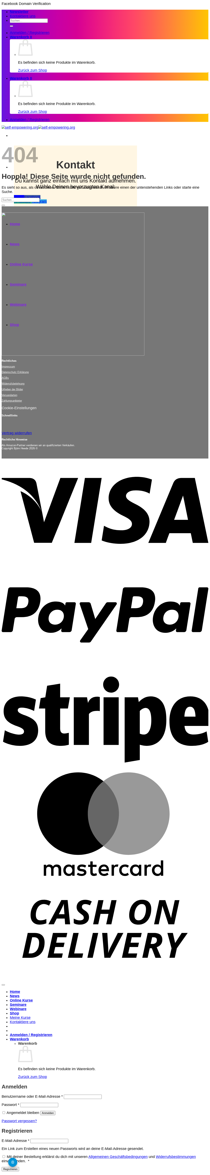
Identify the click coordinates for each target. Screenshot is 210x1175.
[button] (19, 12)
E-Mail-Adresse (15, 1141)
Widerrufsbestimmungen (176, 1157)
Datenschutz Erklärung (15, 372)
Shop (14, 1013)
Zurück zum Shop (32, 70)
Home (15, 992)
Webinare (18, 1009)
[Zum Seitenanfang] (3, 985)
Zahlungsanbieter (12, 400)
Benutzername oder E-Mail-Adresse (32, 1096)
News (14, 996)
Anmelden (48, 1113)
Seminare (18, 1005)
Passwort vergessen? (19, 1121)
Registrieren (10, 1169)
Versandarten (9, 395)
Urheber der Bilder (12, 389)
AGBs (5, 377)
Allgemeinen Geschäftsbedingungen (118, 1157)
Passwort (10, 1105)
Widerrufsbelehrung (13, 383)
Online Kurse (21, 1000)
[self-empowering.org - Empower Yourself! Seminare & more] (38, 127)
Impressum (8, 366)
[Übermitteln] (11, 26)
